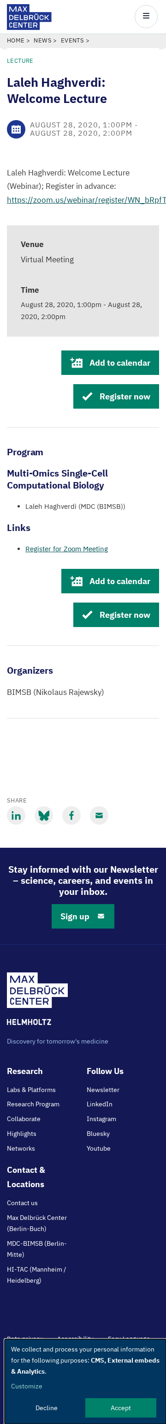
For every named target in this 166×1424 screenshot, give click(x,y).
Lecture (20, 61)
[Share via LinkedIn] (16, 815)
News (43, 40)
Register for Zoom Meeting (66, 548)
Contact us (22, 1203)
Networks (21, 1148)
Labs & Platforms (31, 1090)
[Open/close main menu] (146, 16)
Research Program (33, 1104)
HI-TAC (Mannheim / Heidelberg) (36, 1275)
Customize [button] (26, 1386)
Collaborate (24, 1119)
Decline (47, 1408)
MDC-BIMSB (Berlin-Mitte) (37, 1249)
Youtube (99, 1148)
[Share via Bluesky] (44, 815)
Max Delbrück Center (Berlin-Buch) (37, 1223)
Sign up (74, 916)
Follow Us (105, 1071)
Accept (121, 1408)
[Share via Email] (99, 815)
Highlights (21, 1133)
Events (72, 40)
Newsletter (103, 1090)
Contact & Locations (26, 1177)
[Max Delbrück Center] (29, 27)
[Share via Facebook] (71, 815)
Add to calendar (119, 362)
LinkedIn (100, 1104)
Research (25, 1071)
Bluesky (98, 1133)
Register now (125, 396)
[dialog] (85, 1381)
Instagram (101, 1119)
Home (16, 40)
